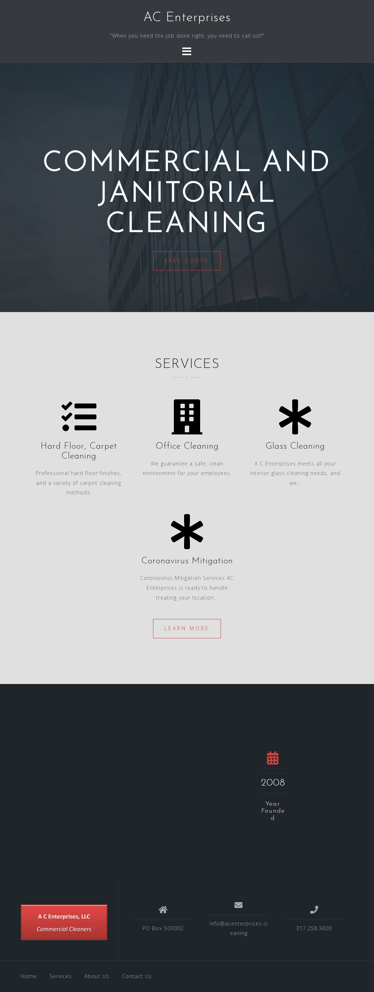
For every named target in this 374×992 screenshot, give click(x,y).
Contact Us (137, 976)
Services (61, 976)
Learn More (187, 628)
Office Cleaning (187, 446)
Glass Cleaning (295, 446)
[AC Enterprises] (64, 922)
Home (29, 976)
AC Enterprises (187, 17)
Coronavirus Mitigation (187, 561)
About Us (96, 976)
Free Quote (187, 260)
